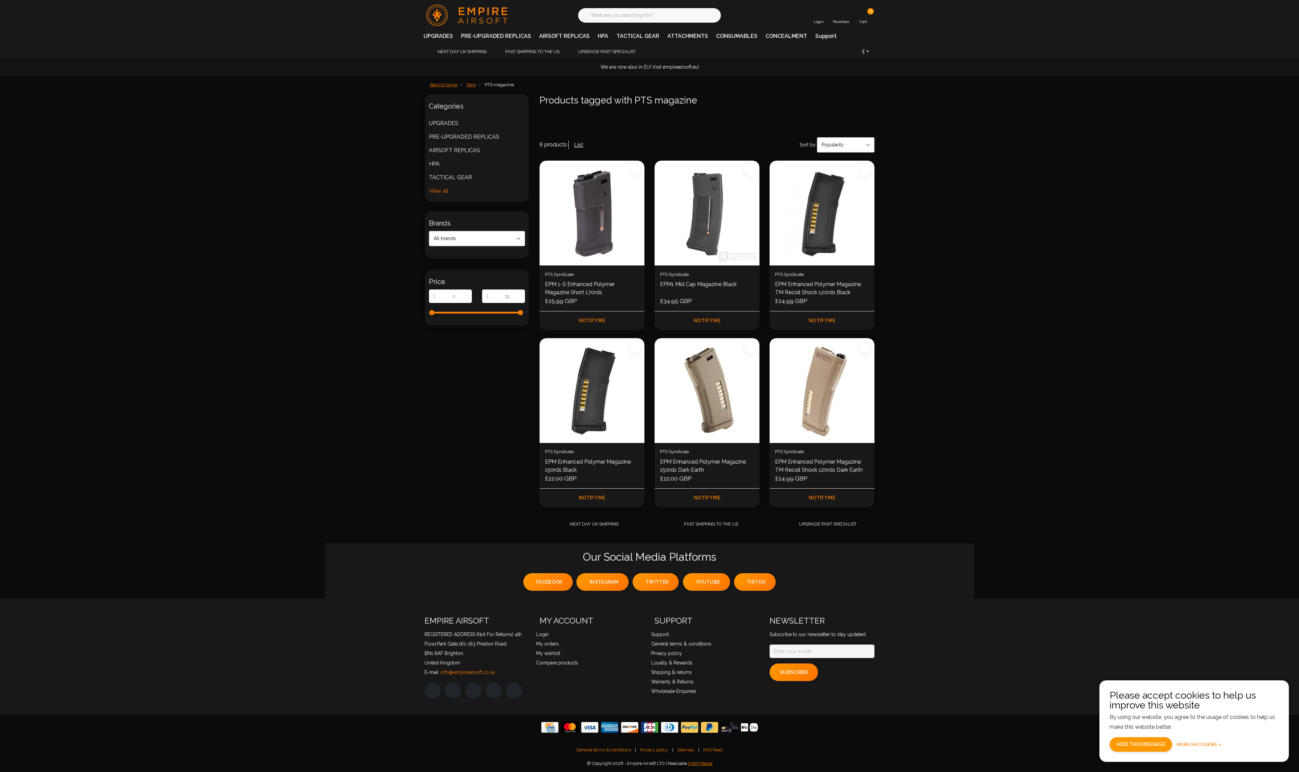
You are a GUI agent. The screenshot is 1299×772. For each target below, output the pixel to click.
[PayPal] (689, 727)
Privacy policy (654, 749)
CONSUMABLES (736, 36)
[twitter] (473, 690)
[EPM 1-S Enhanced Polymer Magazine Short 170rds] (592, 213)
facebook (549, 582)
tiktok (756, 582)
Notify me (592, 320)
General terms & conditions (603, 749)
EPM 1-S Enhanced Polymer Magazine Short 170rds (580, 288)
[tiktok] (514, 690)
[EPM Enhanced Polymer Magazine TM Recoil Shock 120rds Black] (822, 213)
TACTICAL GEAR (637, 36)
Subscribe (794, 672)
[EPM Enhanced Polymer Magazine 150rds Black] (592, 390)
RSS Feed (713, 749)
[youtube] (493, 690)
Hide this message (1141, 744)
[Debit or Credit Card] (729, 727)
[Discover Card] (629, 727)
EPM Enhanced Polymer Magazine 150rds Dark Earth (703, 466)
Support (826, 36)
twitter (656, 582)
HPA (603, 36)
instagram (603, 582)
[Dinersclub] (669, 727)
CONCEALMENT (786, 36)
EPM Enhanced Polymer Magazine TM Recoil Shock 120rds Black (818, 288)
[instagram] (453, 690)
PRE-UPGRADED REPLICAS (496, 36)
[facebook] (433, 690)
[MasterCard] (569, 727)
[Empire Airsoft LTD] (466, 14)
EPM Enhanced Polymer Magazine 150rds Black (588, 466)
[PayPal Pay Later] (709, 727)
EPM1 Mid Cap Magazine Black (698, 284)
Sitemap (685, 749)
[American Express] (609, 727)
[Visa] (589, 727)
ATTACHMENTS (687, 36)
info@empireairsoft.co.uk (468, 672)
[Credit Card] (550, 727)
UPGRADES (438, 36)
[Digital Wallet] (749, 727)
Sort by (808, 144)
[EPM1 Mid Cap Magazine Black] (707, 213)
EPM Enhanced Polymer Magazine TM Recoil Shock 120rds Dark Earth (819, 466)
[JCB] (649, 727)
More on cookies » (1199, 744)
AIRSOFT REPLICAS (564, 36)
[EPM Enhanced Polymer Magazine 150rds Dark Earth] (707, 390)
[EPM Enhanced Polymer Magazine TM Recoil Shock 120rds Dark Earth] (822, 390)
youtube (708, 582)
